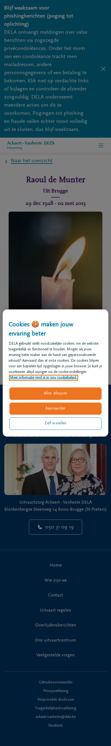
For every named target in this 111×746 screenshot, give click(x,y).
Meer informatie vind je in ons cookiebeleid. (43, 378)
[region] (55, 373)
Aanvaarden (55, 408)
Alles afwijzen (55, 393)
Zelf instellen (55, 423)
